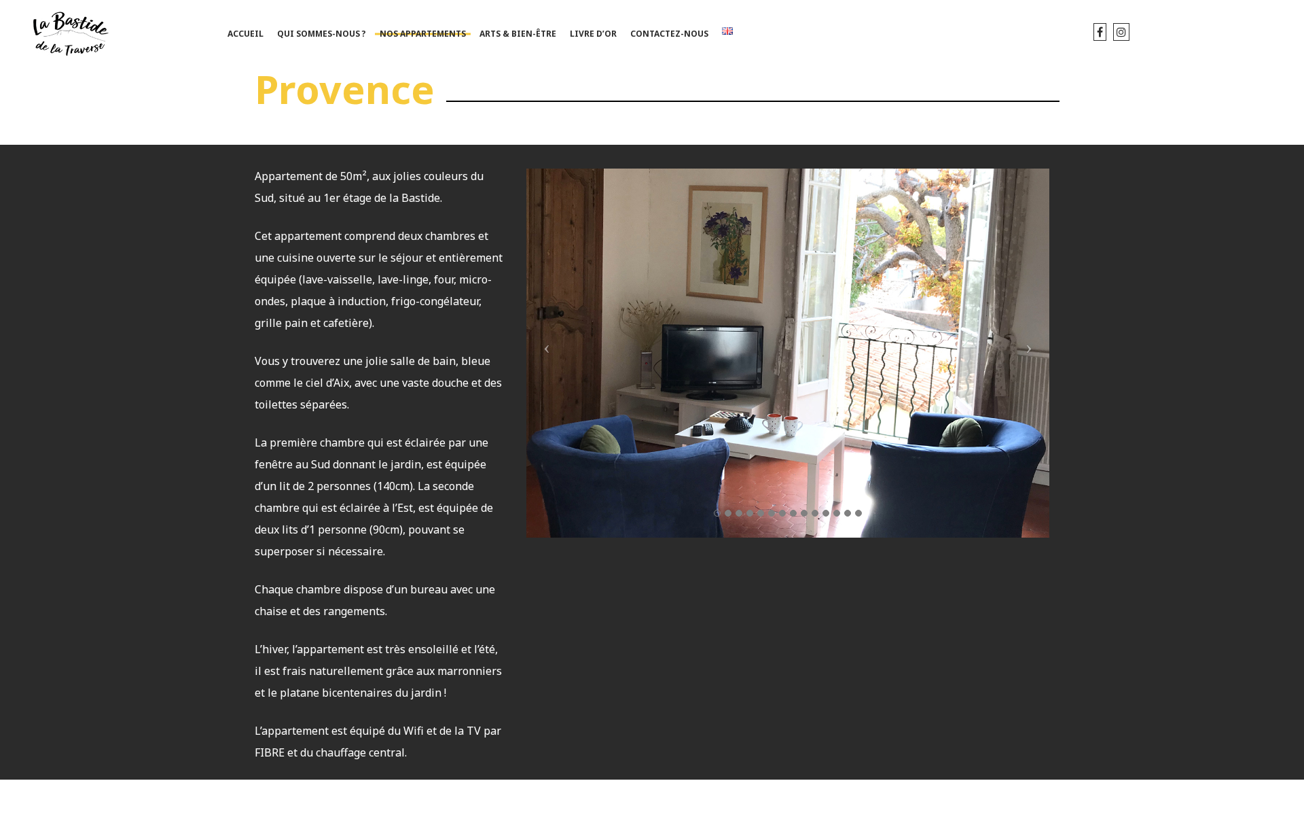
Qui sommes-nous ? (321, 33)
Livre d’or (593, 33)
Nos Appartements (423, 33)
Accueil (246, 33)
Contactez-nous (669, 33)
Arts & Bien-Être (517, 33)
